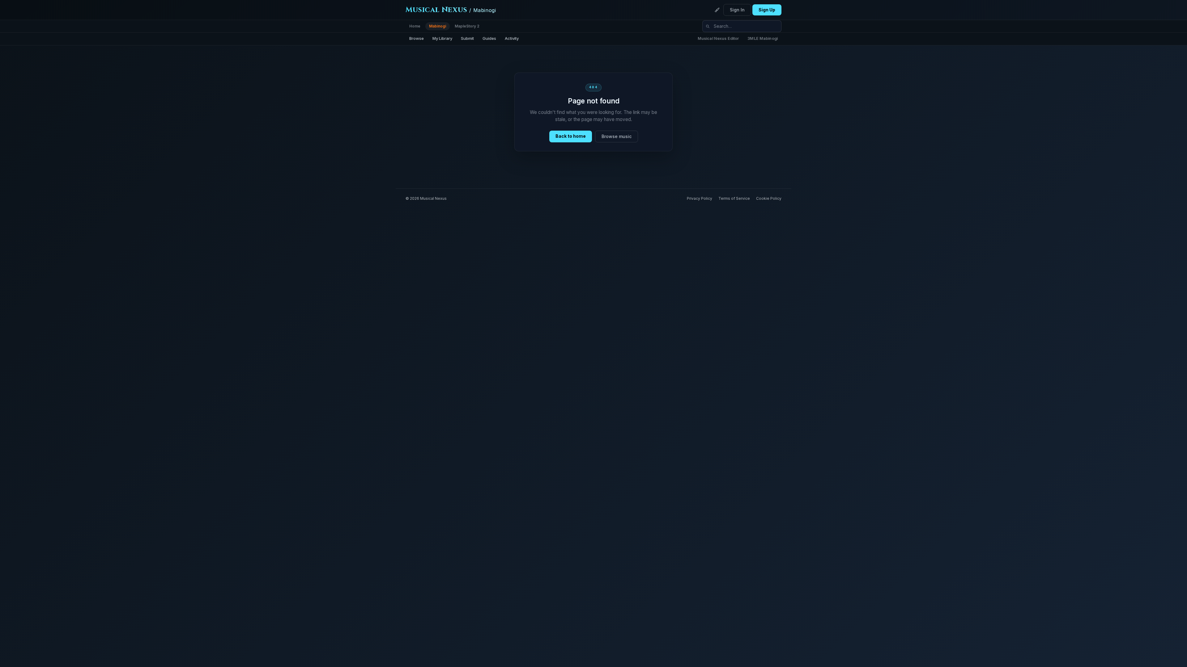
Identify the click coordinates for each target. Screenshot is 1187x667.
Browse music (617, 136)
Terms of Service (734, 198)
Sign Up (767, 9)
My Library (442, 38)
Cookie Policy (768, 198)
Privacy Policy (699, 198)
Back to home (570, 136)
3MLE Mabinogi (762, 38)
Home (414, 26)
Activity (512, 38)
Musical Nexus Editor (718, 38)
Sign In (737, 9)
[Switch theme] (717, 10)
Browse (416, 38)
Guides (489, 38)
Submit (467, 38)
